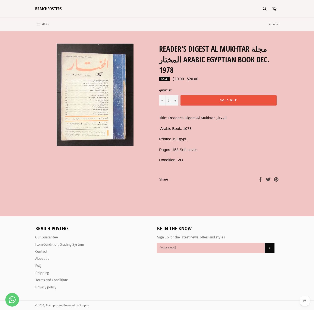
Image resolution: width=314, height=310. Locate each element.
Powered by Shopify (76, 305)
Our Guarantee (46, 237)
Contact (41, 251)
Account (274, 24)
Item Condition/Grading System (59, 244)
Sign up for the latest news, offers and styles (191, 237)
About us (42, 258)
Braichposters (48, 9)
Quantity (165, 90)
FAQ (38, 265)
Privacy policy (45, 287)
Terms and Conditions (51, 280)
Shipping (42, 272)
